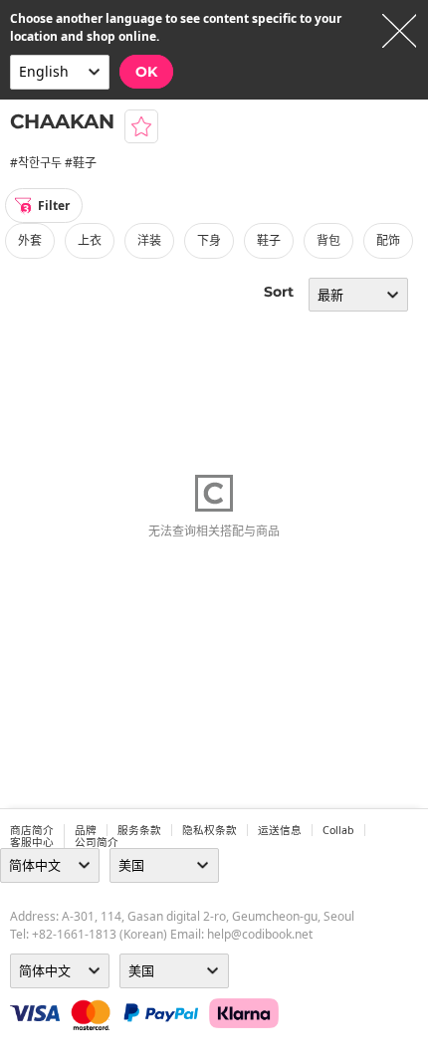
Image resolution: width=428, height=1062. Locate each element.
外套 (30, 240)
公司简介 (96, 842)
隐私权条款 (209, 830)
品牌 (86, 830)
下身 (209, 240)
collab (338, 830)
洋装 (149, 240)
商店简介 (32, 830)
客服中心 (32, 842)
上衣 (90, 240)
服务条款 (139, 830)
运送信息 (280, 830)
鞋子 (269, 240)
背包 (328, 240)
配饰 (388, 240)
